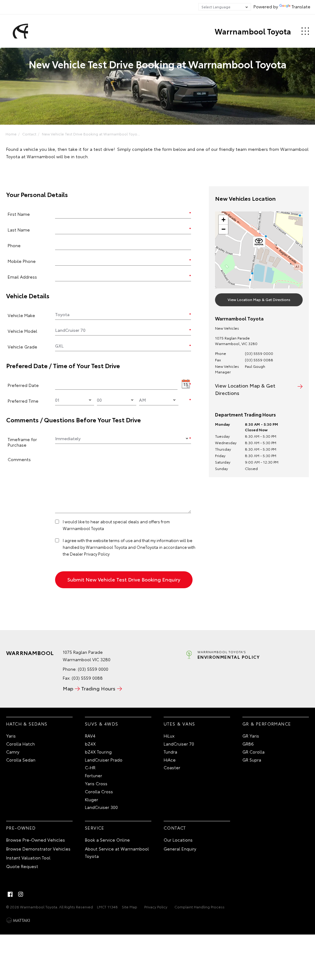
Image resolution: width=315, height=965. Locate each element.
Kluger (91, 799)
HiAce (170, 760)
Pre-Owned (21, 828)
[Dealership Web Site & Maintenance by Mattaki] (18, 920)
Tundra (170, 752)
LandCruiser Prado (103, 760)
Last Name (19, 229)
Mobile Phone (22, 261)
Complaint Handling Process (199, 906)
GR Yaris (250, 736)
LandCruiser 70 (179, 744)
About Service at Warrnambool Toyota (117, 852)
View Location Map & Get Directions (259, 299)
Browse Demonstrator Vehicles (38, 849)
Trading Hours (98, 688)
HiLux (169, 736)
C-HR (90, 767)
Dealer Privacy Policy (90, 554)
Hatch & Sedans (27, 724)
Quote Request (22, 866)
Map (68, 688)
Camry (12, 752)
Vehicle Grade (22, 346)
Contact (29, 133)
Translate (301, 6)
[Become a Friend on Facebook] (10, 894)
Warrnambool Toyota (253, 31)
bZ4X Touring (98, 752)
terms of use (121, 540)
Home (11, 133)
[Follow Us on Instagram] (20, 894)
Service (95, 828)
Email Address (22, 276)
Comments (19, 459)
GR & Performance (266, 724)
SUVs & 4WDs (101, 724)
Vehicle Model (22, 331)
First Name (19, 214)
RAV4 (90, 736)
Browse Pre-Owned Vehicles (35, 840)
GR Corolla (253, 752)
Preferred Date (23, 385)
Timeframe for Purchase (22, 442)
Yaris (11, 736)
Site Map (129, 906)
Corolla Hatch (20, 744)
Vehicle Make (21, 315)
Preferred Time (23, 401)
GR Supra (251, 760)
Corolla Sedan (20, 760)
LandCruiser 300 (101, 807)
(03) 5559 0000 (259, 353)
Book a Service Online (107, 840)
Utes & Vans (179, 724)
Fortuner (93, 775)
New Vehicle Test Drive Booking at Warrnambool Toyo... (91, 133)
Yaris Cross (96, 783)
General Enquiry (180, 849)
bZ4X (90, 744)
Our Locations (178, 840)
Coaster (172, 767)
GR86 (248, 744)
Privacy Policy (155, 906)
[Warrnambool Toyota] (19, 31)
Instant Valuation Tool (28, 857)
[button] (259, 243)
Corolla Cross (99, 791)
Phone (14, 245)
